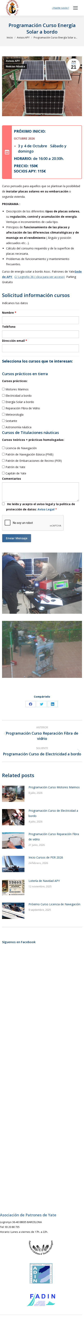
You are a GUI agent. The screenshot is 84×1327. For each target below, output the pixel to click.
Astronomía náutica (18, 427)
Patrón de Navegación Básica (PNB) (29, 454)
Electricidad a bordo (18, 396)
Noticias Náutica (15, 66)
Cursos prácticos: (15, 381)
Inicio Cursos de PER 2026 (46, 857)
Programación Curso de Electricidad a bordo (53, 813)
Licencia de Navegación (21, 448)
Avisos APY (13, 61)
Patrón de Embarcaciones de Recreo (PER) (33, 461)
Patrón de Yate (15, 467)
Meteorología (14, 414)
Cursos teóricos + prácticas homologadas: (33, 440)
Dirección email (14, 341)
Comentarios (11, 479)
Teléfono (8, 327)
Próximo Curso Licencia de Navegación (54, 904)
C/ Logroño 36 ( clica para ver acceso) (39, 277)
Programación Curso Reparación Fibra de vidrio (54, 836)
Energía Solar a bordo (19, 402)
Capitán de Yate (15, 473)
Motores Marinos (17, 389)
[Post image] (13, 794)
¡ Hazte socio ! (60, 8)
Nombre (9, 313)
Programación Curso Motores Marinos (54, 787)
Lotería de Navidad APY (44, 881)
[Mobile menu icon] (75, 7)
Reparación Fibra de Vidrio (22, 408)
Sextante (11, 421)
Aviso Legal (46, 509)
